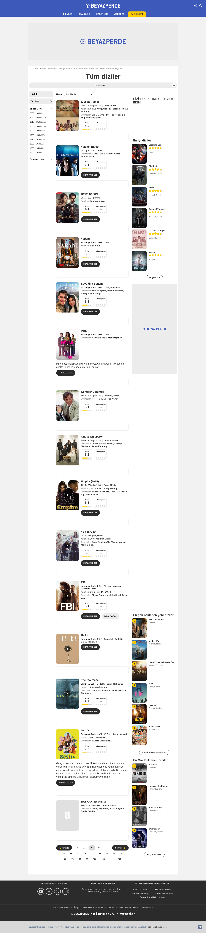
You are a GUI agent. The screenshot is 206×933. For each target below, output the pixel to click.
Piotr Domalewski (98, 737)
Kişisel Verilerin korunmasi (120, 907)
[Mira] (67, 344)
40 (114, 853)
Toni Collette (110, 690)
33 (63, 853)
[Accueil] (103, 6)
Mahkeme (118, 684)
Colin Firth (97, 690)
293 (119, 859)
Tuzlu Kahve (154, 726)
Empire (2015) (90, 481)
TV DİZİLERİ (137, 14)
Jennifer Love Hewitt (102, 443)
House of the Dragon (158, 786)
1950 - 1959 (35, 148)
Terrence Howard (100, 491)
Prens (151, 188)
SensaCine (137, 893)
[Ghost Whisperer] (67, 450)
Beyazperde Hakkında (62, 907)
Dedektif (108, 395)
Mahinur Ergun (97, 201)
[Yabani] (67, 252)
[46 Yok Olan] (67, 545)
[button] (174, 85)
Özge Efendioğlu (111, 109)
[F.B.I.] (67, 596)
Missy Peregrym (100, 595)
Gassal (152, 252)
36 (85, 853)
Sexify (85, 730)
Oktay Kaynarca (100, 808)
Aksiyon (92, 535)
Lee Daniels (95, 488)
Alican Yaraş (95, 109)
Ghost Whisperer (92, 436)
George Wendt (110, 399)
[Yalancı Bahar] (67, 160)
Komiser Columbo (92, 391)
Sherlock (153, 166)
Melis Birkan (87, 545)
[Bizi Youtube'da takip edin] (41, 891)
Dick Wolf (106, 592)
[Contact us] (66, 891)
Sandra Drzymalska (102, 740)
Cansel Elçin (98, 153)
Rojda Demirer (88, 811)
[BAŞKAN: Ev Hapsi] (67, 815)
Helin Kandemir (115, 290)
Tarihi (113, 105)
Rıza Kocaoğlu (117, 115)
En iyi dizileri (154, 278)
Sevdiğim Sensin (92, 283)
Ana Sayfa (34, 69)
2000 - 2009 (35, 126)
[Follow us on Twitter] (58, 891)
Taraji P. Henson (119, 491)
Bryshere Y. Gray (89, 494)
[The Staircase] (67, 694)
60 (65, 859)
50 (121, 853)
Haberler (102, 14)
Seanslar (84, 14)
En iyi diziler (51, 69)
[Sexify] (67, 744)
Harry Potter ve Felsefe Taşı (161, 662)
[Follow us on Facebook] (49, 891)
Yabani (85, 238)
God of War (154, 641)
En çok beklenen (154, 855)
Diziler (42, 69)
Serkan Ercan (88, 156)
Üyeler (87, 123)
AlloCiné (137, 889)
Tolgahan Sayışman (91, 117)
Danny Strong (110, 488)
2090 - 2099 (35, 113)
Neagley (152, 705)
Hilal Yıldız (94, 245)
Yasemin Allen (118, 542)
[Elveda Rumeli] (67, 115)
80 (80, 859)
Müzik (113, 485)
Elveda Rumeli (90, 101)
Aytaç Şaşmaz (99, 290)
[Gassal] (139, 261)
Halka (84, 635)
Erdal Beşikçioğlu (101, 542)
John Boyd (115, 595)
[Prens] (139, 196)
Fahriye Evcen (113, 153)
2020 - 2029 (35, 118)
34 (71, 853)
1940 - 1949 (35, 153)
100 (94, 859)
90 (87, 859)
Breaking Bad (155, 145)
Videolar (119, 14)
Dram (106, 105)
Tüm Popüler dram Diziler (83, 69)
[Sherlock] (139, 175)
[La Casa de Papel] (139, 239)
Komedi (123, 734)
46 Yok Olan (88, 531)
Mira (84, 330)
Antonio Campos (98, 687)
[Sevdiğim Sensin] (67, 297)
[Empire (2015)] (67, 495)
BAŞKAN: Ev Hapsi (93, 801)
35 (78, 853)
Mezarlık (153, 764)
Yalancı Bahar (90, 146)
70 (72, 859)
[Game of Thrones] (139, 218)
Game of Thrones (157, 209)
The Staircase (90, 680)
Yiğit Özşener (115, 337)
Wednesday (154, 829)
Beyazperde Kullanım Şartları (94, 907)
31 (99, 848)
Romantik (115, 287)
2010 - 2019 (35, 122)
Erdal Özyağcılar (100, 115)
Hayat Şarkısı (89, 193)
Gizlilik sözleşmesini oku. (157, 927)
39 (107, 853)
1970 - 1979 (35, 139)
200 (103, 859)
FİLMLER (68, 14)
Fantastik (115, 440)
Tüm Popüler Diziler (65, 69)
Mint (151, 684)
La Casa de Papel (157, 230)
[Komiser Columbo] (67, 405)
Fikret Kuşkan (116, 808)
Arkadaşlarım (101, 123)
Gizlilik (136, 907)
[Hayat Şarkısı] (67, 207)
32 (106, 848)
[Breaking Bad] (139, 154)
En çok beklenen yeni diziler (154, 752)
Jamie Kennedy (99, 446)
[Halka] (67, 649)
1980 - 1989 (35, 135)
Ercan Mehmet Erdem (100, 539)
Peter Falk (97, 399)
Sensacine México (149, 897)
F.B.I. (84, 582)
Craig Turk (94, 592)
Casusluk (109, 639)
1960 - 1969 (35, 144)
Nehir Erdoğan (99, 337)
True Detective (155, 807)
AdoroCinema (161, 893)
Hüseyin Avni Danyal (91, 293)
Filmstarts (160, 889)
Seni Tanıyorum (156, 619)
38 (100, 853)
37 (92, 853)
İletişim (77, 907)
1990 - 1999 (35, 131)
